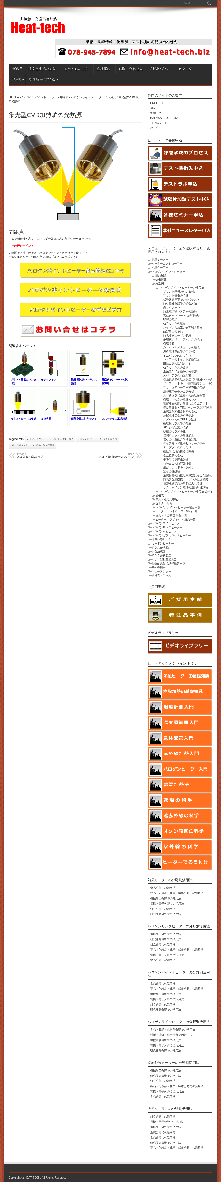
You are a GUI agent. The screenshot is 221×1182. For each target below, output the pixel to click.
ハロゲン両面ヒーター (166, 531)
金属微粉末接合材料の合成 (180, 411)
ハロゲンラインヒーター (167, 523)
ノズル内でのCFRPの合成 (179, 419)
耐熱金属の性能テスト (177, 363)
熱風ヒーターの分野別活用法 (170, 880)
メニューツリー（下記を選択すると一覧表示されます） (179, 250)
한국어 (154, 108)
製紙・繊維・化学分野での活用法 (171, 1034)
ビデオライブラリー (163, 633)
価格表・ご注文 (161, 575)
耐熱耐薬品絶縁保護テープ (168, 563)
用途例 (64, 97)
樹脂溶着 (168, 343)
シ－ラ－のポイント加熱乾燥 (181, 359)
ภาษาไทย (156, 127)
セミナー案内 (163, 503)
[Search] (209, 3)
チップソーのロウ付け (177, 447)
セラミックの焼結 (174, 323)
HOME (17, 69)
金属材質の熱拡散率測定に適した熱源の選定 (191, 475)
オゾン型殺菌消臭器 (164, 559)
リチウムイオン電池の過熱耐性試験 (185, 487)
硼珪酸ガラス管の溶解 (177, 423)
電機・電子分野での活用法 (167, 903)
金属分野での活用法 (162, 1132)
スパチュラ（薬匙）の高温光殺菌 (184, 395)
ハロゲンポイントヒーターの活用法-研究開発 (32, 445)
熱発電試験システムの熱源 (180, 311)
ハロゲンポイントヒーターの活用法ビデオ (186, 491)
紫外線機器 (159, 567)
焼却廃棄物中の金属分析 (178, 391)
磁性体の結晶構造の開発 (178, 451)
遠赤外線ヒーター (163, 539)
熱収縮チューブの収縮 (177, 335)
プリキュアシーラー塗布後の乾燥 (184, 387)
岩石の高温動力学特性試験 (180, 439)
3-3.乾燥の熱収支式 (30, 456)
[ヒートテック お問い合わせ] (133, 57)
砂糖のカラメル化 (174, 431)
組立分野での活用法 (162, 909)
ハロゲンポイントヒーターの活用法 (93, 97)
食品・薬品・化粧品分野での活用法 (172, 1029)
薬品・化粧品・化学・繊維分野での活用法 (177, 893)
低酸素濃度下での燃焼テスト (181, 299)
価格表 (159, 495)
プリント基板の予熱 (175, 295)
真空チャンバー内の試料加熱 (181, 315)
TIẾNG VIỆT (158, 123)
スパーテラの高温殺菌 (177, 375)
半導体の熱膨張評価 (175, 459)
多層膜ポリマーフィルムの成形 (182, 339)
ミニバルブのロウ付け (177, 355)
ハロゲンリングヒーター (167, 527)
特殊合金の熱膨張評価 (177, 463)
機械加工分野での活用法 (165, 898)
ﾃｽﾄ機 (16, 79)
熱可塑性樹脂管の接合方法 (180, 303)
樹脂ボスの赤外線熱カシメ (180, 399)
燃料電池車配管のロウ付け (180, 351)
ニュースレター (161, 571)
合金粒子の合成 (173, 455)
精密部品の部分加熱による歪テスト (185, 403)
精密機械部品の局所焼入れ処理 (182, 483)
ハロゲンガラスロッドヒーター (171, 535)
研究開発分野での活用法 (165, 914)
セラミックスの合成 (175, 367)
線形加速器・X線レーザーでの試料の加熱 (189, 407)
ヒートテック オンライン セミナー (174, 663)
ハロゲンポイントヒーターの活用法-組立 (97, 439)
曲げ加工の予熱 (173, 331)
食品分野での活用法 (162, 887)
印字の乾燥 (170, 319)
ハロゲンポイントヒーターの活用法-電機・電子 (50, 439)
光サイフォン (171, 307)
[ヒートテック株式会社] (38, 31)
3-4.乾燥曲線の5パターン (116, 456)
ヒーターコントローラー (167, 263)
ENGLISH (156, 103)
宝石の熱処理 (171, 471)
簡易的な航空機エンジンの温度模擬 (185, 479)
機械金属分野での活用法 (165, 1040)
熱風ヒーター (160, 259)
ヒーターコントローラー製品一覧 (176, 511)
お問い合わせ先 (131, 69)
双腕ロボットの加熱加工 (178, 435)
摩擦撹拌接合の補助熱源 (178, 415)
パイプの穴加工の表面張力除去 (182, 327)
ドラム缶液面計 (161, 547)
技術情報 (161, 279)
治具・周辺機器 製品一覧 (171, 515)
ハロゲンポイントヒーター (40, 97)
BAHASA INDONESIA (164, 118)
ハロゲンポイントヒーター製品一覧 (177, 507)
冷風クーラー (160, 267)
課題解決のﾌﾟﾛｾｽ (42, 79)
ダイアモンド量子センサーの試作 (184, 443)
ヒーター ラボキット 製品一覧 (175, 519)
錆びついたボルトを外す (178, 467)
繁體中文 (155, 113)
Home (17, 97)
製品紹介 (161, 275)
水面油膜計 (159, 551)
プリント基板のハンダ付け (180, 291)
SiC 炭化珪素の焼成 (175, 427)
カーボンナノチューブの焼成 (181, 347)
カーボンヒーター (163, 543)
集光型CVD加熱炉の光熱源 (180, 371)
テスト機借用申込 (166, 499)
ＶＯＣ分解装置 (161, 555)
